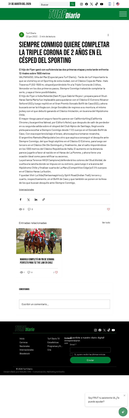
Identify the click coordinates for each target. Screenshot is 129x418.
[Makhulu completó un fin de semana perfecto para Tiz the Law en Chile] (39, 241)
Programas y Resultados (55, 346)
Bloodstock (25, 353)
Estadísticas (53, 342)
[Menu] (123, 14)
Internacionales (26, 189)
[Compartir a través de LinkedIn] (35, 199)
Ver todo (106, 222)
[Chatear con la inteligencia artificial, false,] (123, 412)
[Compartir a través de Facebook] (20, 199)
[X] (91, 4)
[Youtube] (101, 4)
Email (73, 345)
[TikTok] (96, 4)
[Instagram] (81, 4)
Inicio (22, 338)
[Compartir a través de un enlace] (43, 199)
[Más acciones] (108, 35)
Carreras (24, 342)
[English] (118, 4)
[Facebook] (86, 4)
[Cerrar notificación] (124, 395)
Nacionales (25, 346)
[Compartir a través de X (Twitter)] (28, 199)
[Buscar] (72, 4)
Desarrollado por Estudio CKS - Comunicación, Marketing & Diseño (34, 372)
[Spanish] (110, 4)
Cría (49, 349)
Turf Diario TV (54, 338)
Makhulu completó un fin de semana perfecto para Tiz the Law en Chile (37, 261)
